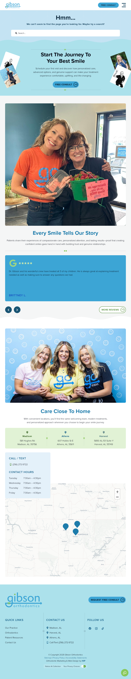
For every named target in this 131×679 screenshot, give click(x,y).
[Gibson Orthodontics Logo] (12, 5)
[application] (65, 530)
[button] (124, 5)
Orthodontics (11, 632)
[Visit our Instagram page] (97, 628)
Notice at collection (53, 666)
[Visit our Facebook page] (90, 628)
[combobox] (65, 33)
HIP (83, 660)
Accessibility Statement (76, 657)
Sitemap (47, 657)
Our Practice (11, 627)
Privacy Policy (59, 657)
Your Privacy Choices (71, 666)
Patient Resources (14, 637)
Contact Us (10, 642)
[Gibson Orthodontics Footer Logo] (23, 600)
